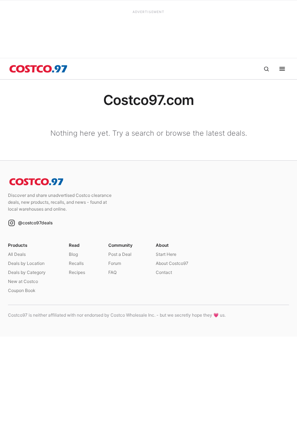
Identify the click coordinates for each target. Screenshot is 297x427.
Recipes (77, 272)
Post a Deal (119, 254)
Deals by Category (27, 272)
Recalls (76, 263)
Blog (73, 254)
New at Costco (23, 281)
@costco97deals (35, 222)
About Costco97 (172, 263)
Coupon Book (21, 290)
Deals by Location (26, 263)
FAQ (112, 272)
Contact (164, 272)
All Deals (17, 254)
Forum (114, 263)
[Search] (266, 69)
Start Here (166, 254)
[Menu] (282, 69)
